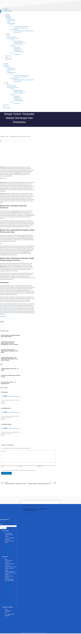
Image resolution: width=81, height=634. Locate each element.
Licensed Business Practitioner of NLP (21, 26)
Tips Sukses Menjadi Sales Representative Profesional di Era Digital (9, 351)
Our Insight (7, 33)
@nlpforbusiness (17, 48)
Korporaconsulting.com (9, 309)
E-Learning (6, 8)
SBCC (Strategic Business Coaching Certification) (24, 30)
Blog (8, 35)
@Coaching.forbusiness (19, 51)
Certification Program (11, 23)
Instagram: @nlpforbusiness (10, 596)
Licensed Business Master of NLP (20, 27)
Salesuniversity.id (10, 305)
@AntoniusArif (17, 47)
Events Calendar (8, 58)
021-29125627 (3, 10)
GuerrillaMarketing (5, 408)
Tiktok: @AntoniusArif (9, 580)
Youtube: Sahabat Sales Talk (10, 566)
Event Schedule (8, 611)
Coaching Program (14, 29)
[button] (31, 61)
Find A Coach (7, 55)
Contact (6, 609)
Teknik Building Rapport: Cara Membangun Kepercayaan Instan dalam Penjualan (9, 359)
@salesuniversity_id (18, 50)
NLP (11, 24)
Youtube (12, 39)
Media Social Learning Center (13, 38)
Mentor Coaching (17, 32)
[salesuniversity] (3, 178)
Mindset (8, 22)
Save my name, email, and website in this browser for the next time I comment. (19, 470)
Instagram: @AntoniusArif (10, 571)
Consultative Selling (6, 424)
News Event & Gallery (11, 36)
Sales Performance (11, 19)
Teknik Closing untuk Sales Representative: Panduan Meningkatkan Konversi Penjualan (9, 343)
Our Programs (8, 17)
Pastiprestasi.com (9, 312)
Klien (6, 57)
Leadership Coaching (11, 20)
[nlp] (1, 243)
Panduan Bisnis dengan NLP (19, 42)
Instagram (13, 45)
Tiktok (12, 53)
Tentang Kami (8, 16)
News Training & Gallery (9, 614)
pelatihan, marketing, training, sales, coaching (13, 396)
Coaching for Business (18, 44)
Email (1, 524)
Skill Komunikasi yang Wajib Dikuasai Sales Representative (10, 336)
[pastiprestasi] (3, 316)
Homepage (7, 14)
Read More (3, 419)
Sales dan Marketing (18, 41)
